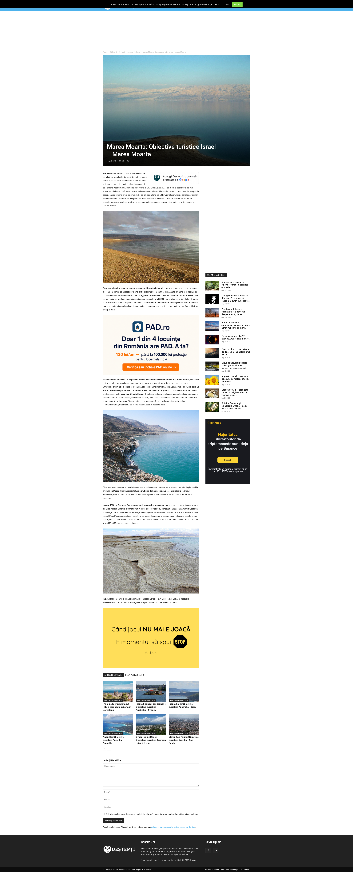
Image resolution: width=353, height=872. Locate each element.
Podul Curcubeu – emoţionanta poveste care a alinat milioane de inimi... (235, 325)
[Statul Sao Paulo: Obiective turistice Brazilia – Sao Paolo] (184, 724)
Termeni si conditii (212, 869)
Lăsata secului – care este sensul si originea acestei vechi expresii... (234, 392)
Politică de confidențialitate (231, 869)
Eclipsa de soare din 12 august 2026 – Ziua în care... (235, 337)
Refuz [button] (217, 4)
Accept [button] (237, 4)
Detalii (227, 5)
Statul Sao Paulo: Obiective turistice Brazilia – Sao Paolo (184, 740)
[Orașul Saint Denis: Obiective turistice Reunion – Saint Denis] (151, 724)
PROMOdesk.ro (189, 860)
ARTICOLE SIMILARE (113, 675)
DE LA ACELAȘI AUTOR (135, 675)
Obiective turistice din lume (129, 52)
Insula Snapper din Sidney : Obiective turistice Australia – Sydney (151, 706)
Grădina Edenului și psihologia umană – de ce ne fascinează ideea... (234, 406)
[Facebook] (208, 850)
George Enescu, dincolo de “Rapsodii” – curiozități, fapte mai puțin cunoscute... (235, 298)
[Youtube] (215, 850)
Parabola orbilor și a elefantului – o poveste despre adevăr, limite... (233, 312)
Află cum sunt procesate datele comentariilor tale (173, 827)
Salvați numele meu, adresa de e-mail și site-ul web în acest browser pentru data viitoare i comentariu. (152, 814)
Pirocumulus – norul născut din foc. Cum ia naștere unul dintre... (235, 352)
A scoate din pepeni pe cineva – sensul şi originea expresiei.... (234, 285)
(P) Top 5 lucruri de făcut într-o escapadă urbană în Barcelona (117, 706)
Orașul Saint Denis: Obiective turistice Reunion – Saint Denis (151, 740)
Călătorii (113, 52)
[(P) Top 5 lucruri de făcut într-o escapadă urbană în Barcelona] (118, 691)
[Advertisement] (176, 31)
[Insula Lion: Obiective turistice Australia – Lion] (184, 691)
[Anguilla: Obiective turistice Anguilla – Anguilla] (118, 724)
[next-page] (109, 748)
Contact (247, 869)
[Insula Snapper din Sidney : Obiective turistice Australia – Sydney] (151, 691)
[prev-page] (104, 748)
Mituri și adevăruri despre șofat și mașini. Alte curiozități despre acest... (234, 365)
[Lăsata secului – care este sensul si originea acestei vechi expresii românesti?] (212, 393)
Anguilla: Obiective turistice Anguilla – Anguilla (113, 740)
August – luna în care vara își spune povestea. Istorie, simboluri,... (235, 379)
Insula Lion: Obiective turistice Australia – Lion (182, 705)
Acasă (105, 52)
